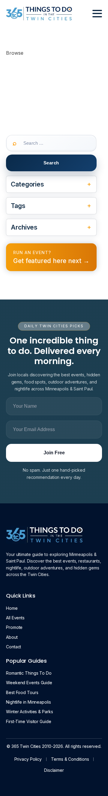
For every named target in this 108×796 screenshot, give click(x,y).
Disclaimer (54, 770)
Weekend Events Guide (29, 682)
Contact (13, 646)
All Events (15, 617)
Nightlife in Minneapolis (28, 702)
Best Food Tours (22, 692)
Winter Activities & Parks (29, 711)
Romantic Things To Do (29, 673)
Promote (14, 627)
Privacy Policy (28, 759)
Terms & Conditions (70, 759)
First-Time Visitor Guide (28, 721)
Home (12, 608)
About (12, 637)
